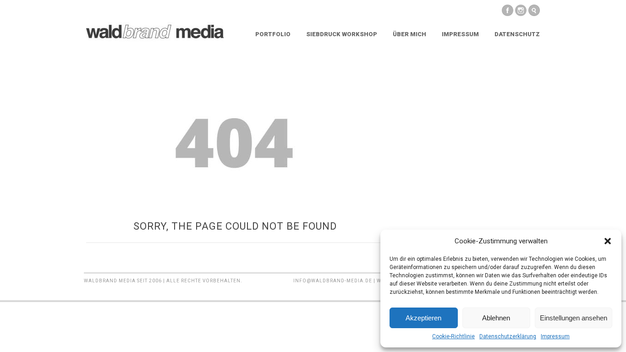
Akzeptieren (423, 318)
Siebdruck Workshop (341, 34)
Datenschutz (517, 34)
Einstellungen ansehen (573, 318)
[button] (607, 241)
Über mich (409, 34)
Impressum (555, 336)
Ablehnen (496, 318)
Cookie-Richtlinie (453, 336)
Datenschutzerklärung (507, 336)
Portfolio (273, 34)
